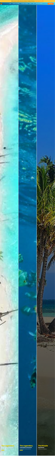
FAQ (33, 3)
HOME (10, 3)
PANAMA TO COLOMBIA (16, 3)
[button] (0, 1)
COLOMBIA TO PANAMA (24, 3)
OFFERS (30, 3)
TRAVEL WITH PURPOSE (39, 3)
